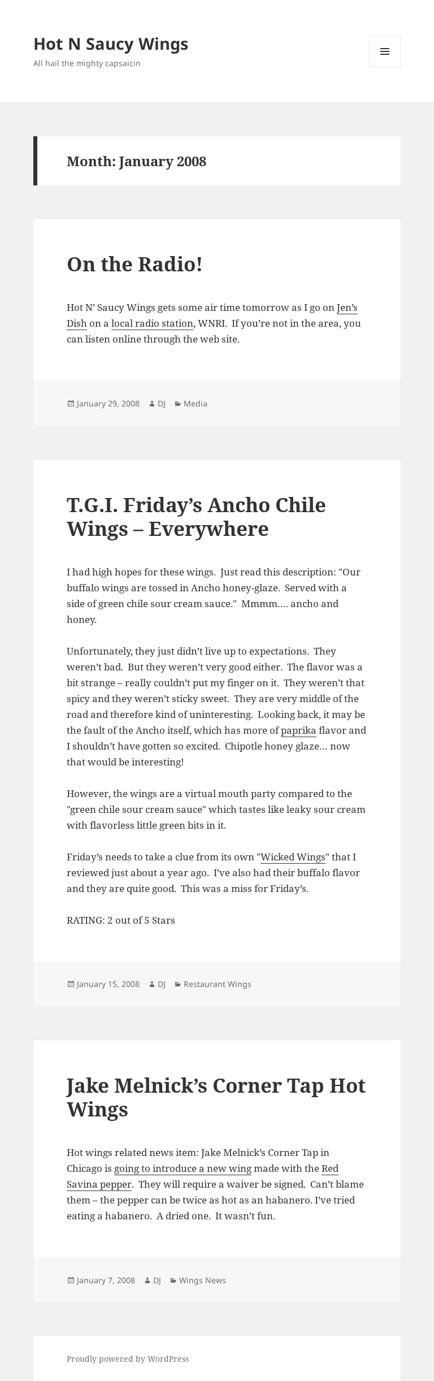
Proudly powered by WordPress (128, 1358)
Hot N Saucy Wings (110, 43)
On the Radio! (135, 263)
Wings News (202, 1280)
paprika (298, 730)
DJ (162, 403)
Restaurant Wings (217, 984)
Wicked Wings (293, 856)
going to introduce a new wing (182, 1168)
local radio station (152, 323)
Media (195, 403)
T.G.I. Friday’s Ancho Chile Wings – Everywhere (196, 516)
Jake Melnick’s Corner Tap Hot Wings (216, 1097)
